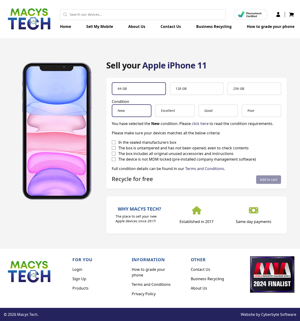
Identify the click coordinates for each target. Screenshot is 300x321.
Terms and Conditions (204, 168)
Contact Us (171, 26)
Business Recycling (214, 26)
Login (77, 269)
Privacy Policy (144, 293)
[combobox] (143, 14)
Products (80, 288)
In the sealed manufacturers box (147, 142)
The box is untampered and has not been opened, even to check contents (183, 148)
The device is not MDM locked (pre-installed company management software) (187, 159)
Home (65, 26)
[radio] (139, 88)
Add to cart (268, 179)
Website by (268, 314)
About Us (136, 26)
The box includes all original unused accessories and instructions (175, 153)
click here (200, 123)
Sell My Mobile (99, 26)
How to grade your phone (270, 26)
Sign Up (79, 278)
